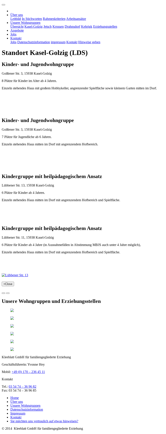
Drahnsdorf (72, 26)
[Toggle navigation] (3, 4)
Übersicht (17, 26)
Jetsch (47, 26)
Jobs (13, 34)
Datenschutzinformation (33, 42)
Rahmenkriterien (54, 19)
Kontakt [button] (15, 38)
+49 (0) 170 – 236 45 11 (28, 372)
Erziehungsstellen (105, 26)
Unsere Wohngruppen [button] (25, 22)
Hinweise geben (89, 42)
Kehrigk (86, 26)
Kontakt (71, 42)
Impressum (17, 413)
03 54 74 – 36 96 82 (22, 386)
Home (14, 398)
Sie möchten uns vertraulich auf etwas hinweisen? (44, 421)
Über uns (16, 401)
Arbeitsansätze (76, 19)
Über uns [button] (16, 15)
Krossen (58, 26)
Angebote (17, 30)
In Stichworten (32, 19)
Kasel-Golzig (33, 26)
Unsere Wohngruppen (25, 405)
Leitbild (15, 19)
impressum (58, 42)
